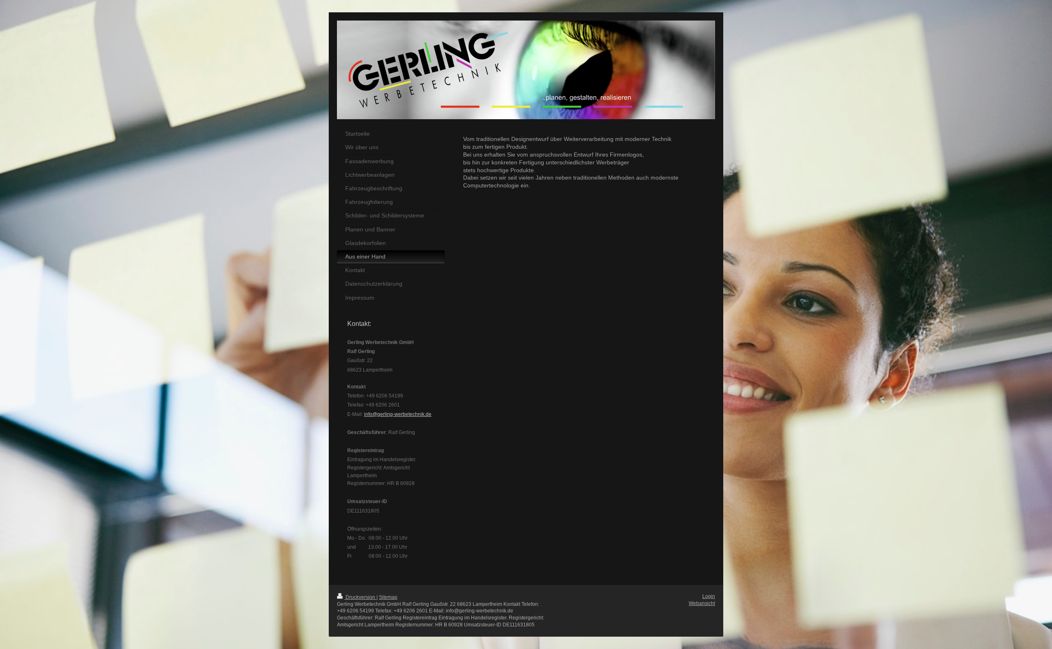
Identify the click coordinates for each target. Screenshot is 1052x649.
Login (708, 596)
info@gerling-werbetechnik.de (397, 414)
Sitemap (388, 597)
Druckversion (360, 597)
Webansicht (702, 603)
